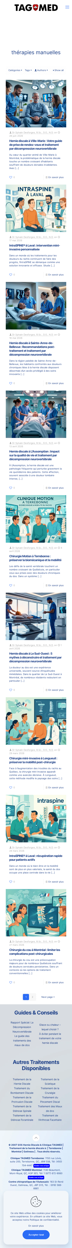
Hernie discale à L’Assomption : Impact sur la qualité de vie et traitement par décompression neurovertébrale (34, 455)
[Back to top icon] (36, 1137)
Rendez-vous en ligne (41, 1166)
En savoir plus (56, 177)
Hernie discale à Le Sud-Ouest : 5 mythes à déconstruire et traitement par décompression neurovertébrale (35, 657)
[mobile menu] (67, 7)
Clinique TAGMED (52, 1144)
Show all (59, 70)
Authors (41, 70)
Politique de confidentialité (44, 1219)
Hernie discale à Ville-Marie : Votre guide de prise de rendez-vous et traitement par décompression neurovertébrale (35, 144)
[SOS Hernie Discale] (36, 7)
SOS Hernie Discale (28, 1144)
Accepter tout (36, 1234)
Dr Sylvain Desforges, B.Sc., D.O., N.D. (32, 132)
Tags (27, 70)
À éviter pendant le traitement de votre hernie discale (50, 1038)
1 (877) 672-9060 (53, 1173)
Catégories (14, 70)
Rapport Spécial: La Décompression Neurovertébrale (22, 1027)
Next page (47, 997)
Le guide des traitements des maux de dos (22, 1040)
